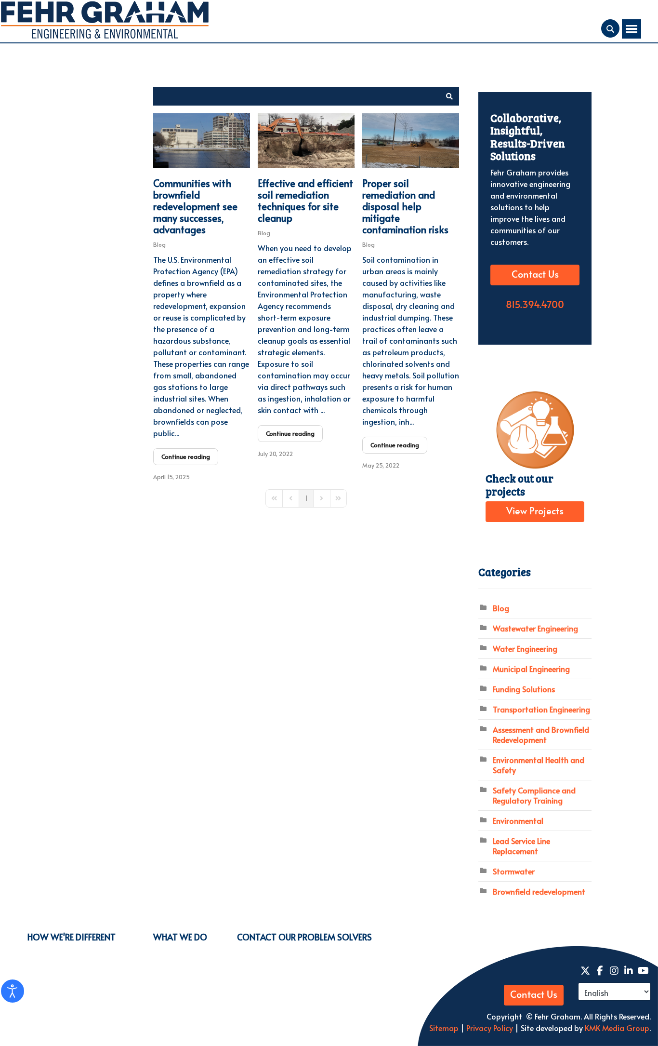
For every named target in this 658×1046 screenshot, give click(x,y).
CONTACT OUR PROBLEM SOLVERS (304, 937)
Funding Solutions (524, 689)
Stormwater (514, 871)
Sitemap (444, 1027)
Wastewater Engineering (535, 628)
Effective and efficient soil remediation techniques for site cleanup (305, 200)
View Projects (535, 511)
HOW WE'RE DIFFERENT (71, 937)
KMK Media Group (617, 1027)
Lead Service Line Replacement (521, 845)
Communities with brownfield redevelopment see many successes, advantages (195, 206)
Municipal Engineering (531, 668)
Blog (159, 244)
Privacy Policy (488, 1027)
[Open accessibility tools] (12, 991)
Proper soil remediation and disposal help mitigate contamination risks (405, 206)
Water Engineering (525, 648)
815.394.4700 (535, 305)
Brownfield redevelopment (539, 891)
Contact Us (535, 275)
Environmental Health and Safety (538, 764)
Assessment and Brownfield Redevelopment (541, 734)
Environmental (518, 820)
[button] (449, 96)
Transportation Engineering (541, 709)
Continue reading (185, 456)
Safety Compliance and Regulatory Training (534, 795)
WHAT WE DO (180, 937)
